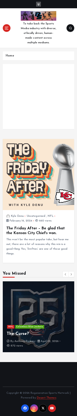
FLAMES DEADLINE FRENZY (44, 334)
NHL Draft (21, 327)
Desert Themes (46, 397)
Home (10, 55)
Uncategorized (36, 216)
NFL (51, 216)
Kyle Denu (17, 216)
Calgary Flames (24, 322)
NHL (39, 322)
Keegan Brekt (30, 341)
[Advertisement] (38, 100)
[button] (66, 274)
